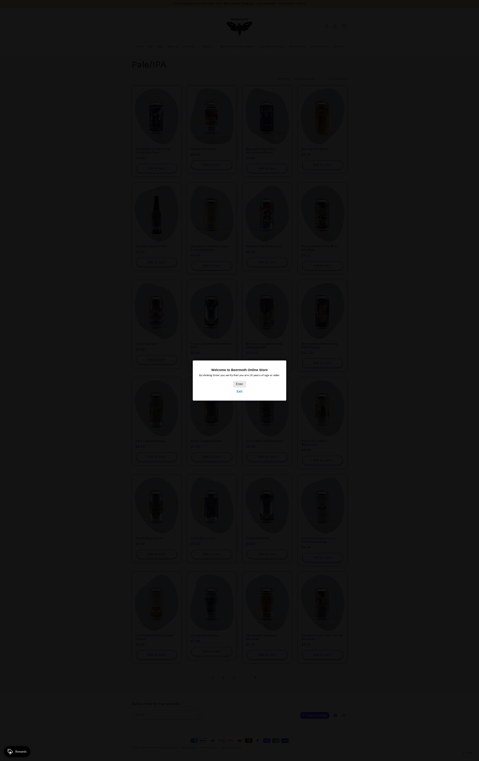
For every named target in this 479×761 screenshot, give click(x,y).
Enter (239, 384)
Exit (239, 391)
